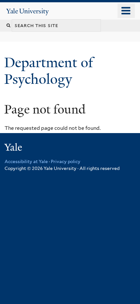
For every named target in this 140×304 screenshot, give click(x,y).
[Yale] (14, 148)
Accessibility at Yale (26, 161)
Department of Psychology (48, 70)
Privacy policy (65, 161)
